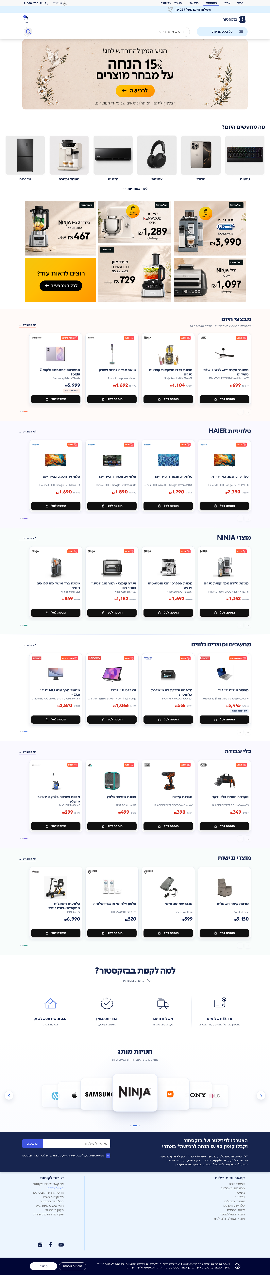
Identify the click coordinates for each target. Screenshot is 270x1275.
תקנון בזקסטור (54, 1210)
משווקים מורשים (53, 1197)
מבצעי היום (236, 319)
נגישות (57, 3)
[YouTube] (61, 1245)
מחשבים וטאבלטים (233, 1188)
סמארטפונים (237, 1184)
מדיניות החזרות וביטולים (48, 1192)
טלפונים (240, 1197)
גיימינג (241, 1192)
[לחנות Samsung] (74, 1095)
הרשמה (32, 1143)
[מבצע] (135, 74)
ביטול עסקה (55, 1188)
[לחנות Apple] (56, 1095)
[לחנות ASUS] (214, 1095)
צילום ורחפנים (236, 1210)
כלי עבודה (238, 751)
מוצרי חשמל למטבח (232, 1214)
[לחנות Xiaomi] (135, 1093)
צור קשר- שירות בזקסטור (48, 1184)
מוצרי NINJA (234, 537)
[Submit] (28, 32)
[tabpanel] (135, 78)
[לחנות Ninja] (99, 1094)
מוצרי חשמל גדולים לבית (229, 1218)
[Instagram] (40, 1245)
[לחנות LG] (195, 1095)
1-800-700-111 (33, 3)
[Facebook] (50, 1244)
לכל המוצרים (29, 325)
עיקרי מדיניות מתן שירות (48, 1214)
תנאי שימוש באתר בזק (50, 1205)
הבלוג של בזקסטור (52, 1201)
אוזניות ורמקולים (234, 1201)
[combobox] (107, 32)
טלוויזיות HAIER (230, 431)
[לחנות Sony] (170, 1094)
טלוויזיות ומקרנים (234, 1205)
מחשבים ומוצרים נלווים (221, 644)
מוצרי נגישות (234, 858)
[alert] (165, 3)
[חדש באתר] (135, 251)
